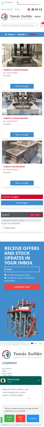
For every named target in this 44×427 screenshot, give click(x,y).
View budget (22, 203)
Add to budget (22, 86)
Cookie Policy (7, 376)
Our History (6, 368)
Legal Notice (7, 373)
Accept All (9, 418)
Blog (17, 9)
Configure (33, 418)
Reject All (20, 418)
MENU (38, 16)
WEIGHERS (10, 228)
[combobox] (19, 25)
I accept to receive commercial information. (19, 279)
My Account (7, 9)
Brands (21, 34)
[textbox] (19, 25)
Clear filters (35, 214)
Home (11, 34)
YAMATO (33, 34)
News (4, 371)
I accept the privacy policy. (18, 275)
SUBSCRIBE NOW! (22, 287)
